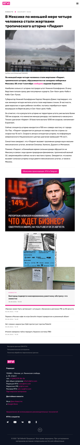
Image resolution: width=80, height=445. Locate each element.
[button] (77, 3)
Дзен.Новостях (16, 401)
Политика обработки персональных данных (22, 353)
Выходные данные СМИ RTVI (17, 346)
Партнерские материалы (16, 391)
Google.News (13, 404)
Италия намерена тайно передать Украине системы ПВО (28, 332)
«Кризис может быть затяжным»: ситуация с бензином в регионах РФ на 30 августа (39, 309)
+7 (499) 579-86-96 (17, 378)
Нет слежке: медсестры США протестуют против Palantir (28, 324)
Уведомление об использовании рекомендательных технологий (32, 412)
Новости (9, 12)
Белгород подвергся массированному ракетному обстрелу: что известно (38, 297)
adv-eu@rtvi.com (24, 389)
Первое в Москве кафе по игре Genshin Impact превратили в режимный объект (37, 317)
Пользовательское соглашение (18, 349)
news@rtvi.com (25, 384)
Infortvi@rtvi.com (30, 381)
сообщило (38, 83)
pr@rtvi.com (23, 386)
